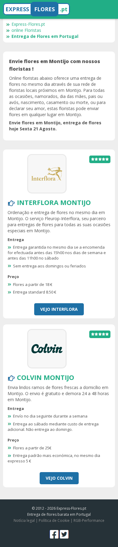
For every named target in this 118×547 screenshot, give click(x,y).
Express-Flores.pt (28, 24)
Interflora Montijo (54, 202)
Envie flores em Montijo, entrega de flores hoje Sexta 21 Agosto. (55, 126)
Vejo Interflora (59, 309)
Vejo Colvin (59, 478)
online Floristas (26, 30)
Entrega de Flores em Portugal (44, 36)
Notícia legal (24, 520)
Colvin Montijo (45, 377)
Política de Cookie (54, 520)
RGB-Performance (89, 520)
